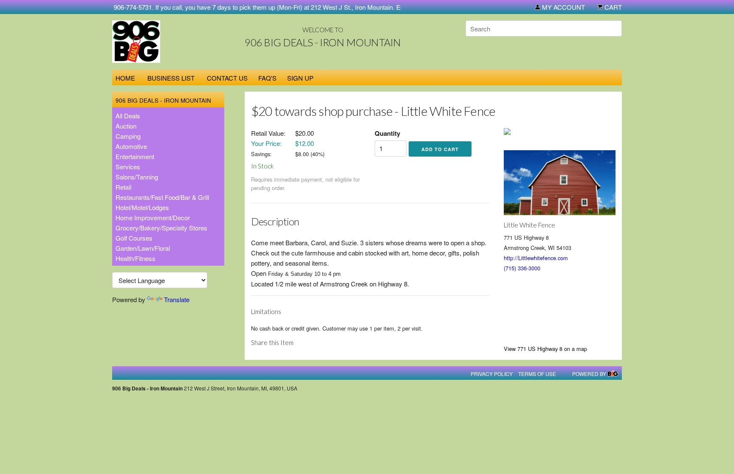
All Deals (128, 115)
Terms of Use (537, 373)
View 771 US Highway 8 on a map (545, 349)
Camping (128, 136)
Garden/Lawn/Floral (143, 248)
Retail (123, 186)
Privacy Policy (492, 373)
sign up (300, 77)
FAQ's (267, 77)
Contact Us (227, 77)
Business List (171, 77)
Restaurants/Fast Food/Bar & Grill (162, 197)
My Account (562, 7)
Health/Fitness (135, 258)
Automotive (131, 146)
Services (128, 166)
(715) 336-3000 (522, 268)
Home (125, 77)
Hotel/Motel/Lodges (142, 207)
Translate (176, 299)
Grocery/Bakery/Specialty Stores (161, 227)
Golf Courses (134, 237)
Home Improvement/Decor (153, 217)
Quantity (387, 133)
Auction (126, 125)
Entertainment (135, 156)
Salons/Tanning (137, 176)
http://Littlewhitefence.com (536, 258)
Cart (612, 7)
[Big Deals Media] (612, 373)
